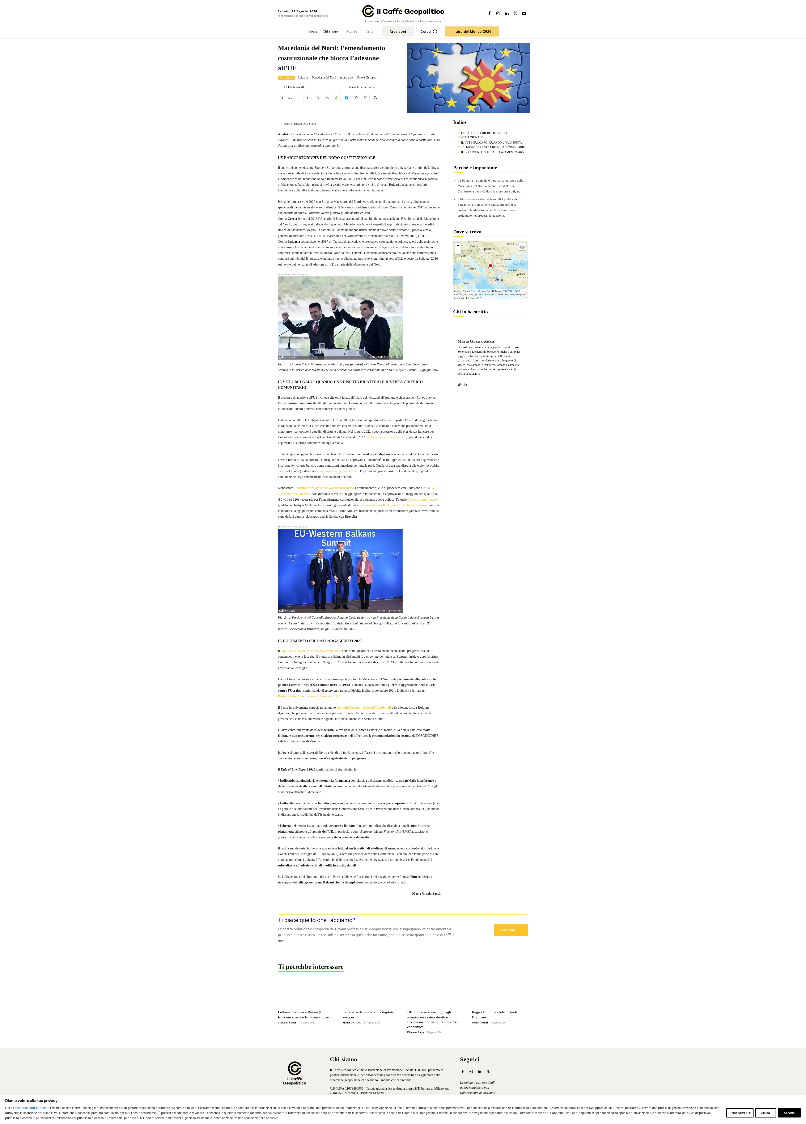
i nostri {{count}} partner (29, 1108)
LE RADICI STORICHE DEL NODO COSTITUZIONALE (482, 135)
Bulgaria (303, 77)
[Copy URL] (356, 98)
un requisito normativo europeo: (338, 471)
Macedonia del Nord (324, 77)
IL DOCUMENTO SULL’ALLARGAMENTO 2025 (492, 152)
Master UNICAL (352, 1022)
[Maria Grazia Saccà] (345, 87)
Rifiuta (765, 1113)
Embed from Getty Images (292, 274)
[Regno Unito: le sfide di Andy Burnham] (500, 994)
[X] (515, 13)
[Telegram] (346, 98)
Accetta (789, 1113)
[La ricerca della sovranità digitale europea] (371, 994)
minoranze (346, 77)
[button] (429, 31)
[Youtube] (524, 13)
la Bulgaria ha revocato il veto (386, 437)
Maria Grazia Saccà (361, 87)
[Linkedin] (506, 13)
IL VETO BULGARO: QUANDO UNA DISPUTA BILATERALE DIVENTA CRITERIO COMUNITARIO (491, 144)
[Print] (375, 98)
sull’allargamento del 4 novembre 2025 (311, 651)
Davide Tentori (480, 1022)
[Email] (365, 98)
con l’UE (308, 696)
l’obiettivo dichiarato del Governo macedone (324, 488)
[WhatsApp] (336, 98)
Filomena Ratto (415, 1032)
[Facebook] (489, 13)
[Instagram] (498, 13)
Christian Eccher (287, 1022)
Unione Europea (366, 77)
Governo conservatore (422, 499)
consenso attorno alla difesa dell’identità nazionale (392, 505)
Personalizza (738, 1113)
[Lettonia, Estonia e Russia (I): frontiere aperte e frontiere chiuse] (306, 994)
